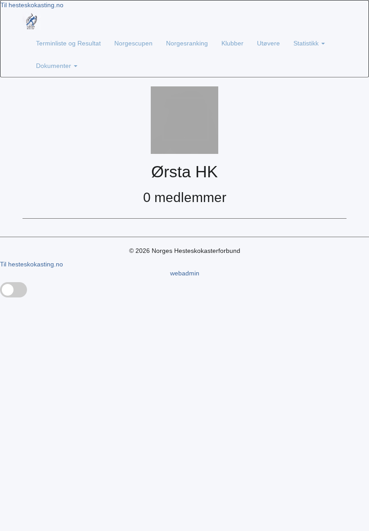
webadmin (184, 273)
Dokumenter (54, 65)
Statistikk (306, 43)
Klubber (232, 43)
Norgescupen (133, 43)
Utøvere (268, 43)
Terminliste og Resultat (68, 43)
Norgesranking (187, 43)
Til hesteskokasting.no (31, 5)
